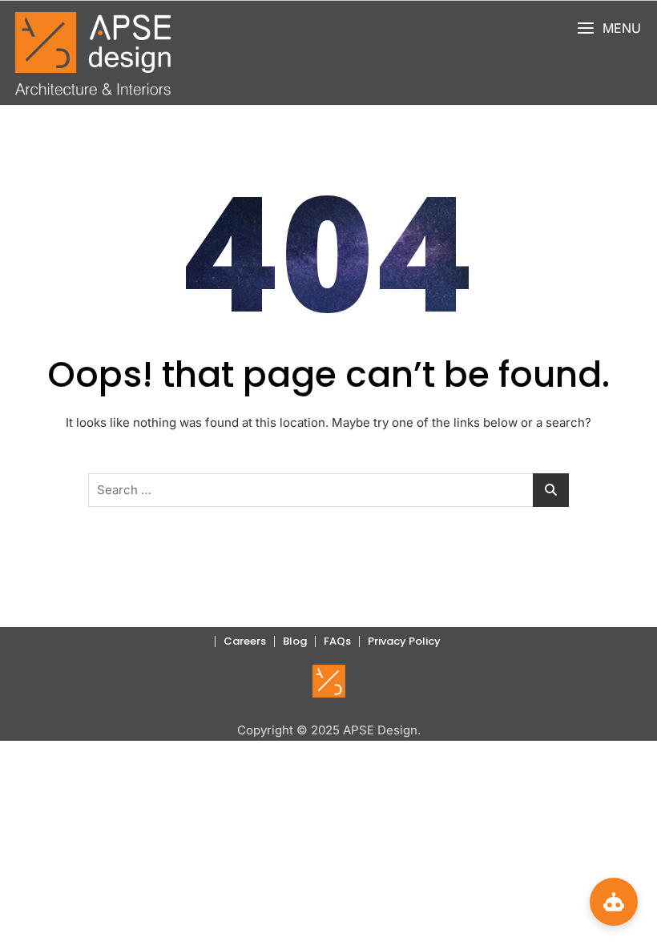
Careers (245, 641)
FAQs (337, 641)
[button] (609, 28)
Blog (295, 641)
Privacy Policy (404, 641)
